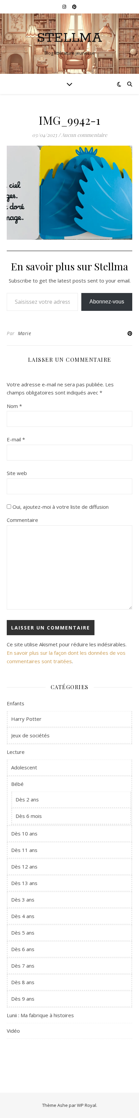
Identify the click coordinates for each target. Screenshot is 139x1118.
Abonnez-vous (106, 301)
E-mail (16, 439)
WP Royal (86, 1105)
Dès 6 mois (29, 816)
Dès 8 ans (22, 982)
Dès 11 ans (24, 850)
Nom (14, 406)
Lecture (16, 751)
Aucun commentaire (84, 134)
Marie (24, 333)
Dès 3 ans (22, 899)
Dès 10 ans (24, 833)
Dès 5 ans (22, 932)
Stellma (69, 38)
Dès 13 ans (24, 883)
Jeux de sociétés (30, 735)
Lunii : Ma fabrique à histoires (40, 1015)
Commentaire (22, 520)
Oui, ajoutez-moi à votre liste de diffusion (60, 506)
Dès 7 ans (22, 965)
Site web (17, 473)
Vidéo (13, 1030)
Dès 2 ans (27, 799)
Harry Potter (26, 718)
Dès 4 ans (22, 916)
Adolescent (24, 767)
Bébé (17, 784)
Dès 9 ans (22, 998)
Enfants (15, 703)
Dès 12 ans (24, 866)
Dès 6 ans (22, 949)
